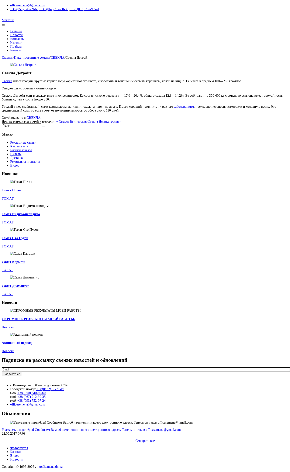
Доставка (17, 158)
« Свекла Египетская (71, 121)
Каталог (16, 42)
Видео (14, 165)
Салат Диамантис (15, 286)
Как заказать (19, 146)
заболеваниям (184, 106)
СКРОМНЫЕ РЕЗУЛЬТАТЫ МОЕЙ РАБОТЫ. (38, 319)
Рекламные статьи (23, 142)
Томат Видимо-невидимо (21, 214)
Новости (16, 35)
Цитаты (15, 154)
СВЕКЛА (58, 57)
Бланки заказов (21, 150)
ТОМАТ (8, 198)
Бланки (15, 50)
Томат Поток (12, 190)
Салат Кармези (13, 262)
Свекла (7, 81)
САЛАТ (7, 270)
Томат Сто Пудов (15, 238)
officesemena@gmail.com (27, 5)
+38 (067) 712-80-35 (53, 9)
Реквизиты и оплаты (25, 161)
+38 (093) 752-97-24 (84, 9)
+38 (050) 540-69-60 (24, 9)
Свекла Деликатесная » (104, 121)
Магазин (8, 20)
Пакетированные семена (32, 57)
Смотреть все (145, 440)
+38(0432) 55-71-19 (50, 389)
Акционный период (17, 343)
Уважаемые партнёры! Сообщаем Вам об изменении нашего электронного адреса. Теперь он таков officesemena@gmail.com (91, 429)
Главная (16, 31)
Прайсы (16, 46)
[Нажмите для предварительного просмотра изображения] (23, 64)
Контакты (17, 39)
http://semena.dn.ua (50, 466)
